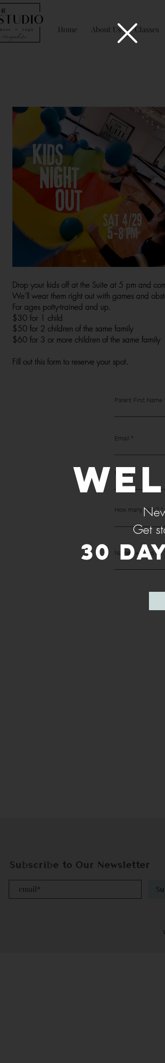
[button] (127, 33)
